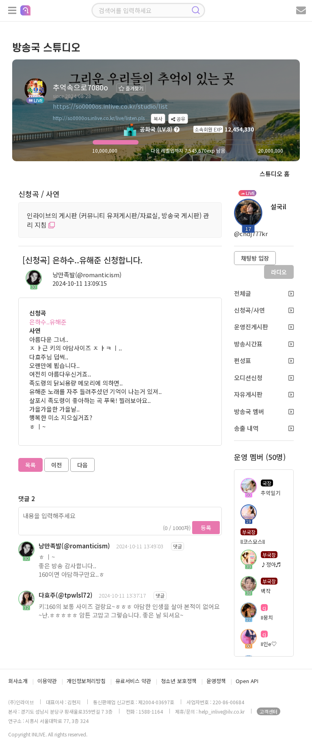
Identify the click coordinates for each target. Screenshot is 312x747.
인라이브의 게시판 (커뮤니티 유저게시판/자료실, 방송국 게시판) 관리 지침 (118, 220)
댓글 (177, 546)
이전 (56, 465)
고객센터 (268, 711)
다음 (82, 465)
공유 (180, 118)
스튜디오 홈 (275, 173)
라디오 (279, 272)
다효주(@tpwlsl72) (66, 595)
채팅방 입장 (255, 258)
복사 (158, 118)
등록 (206, 528)
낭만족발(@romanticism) (86, 274)
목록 (30, 465)
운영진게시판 (251, 326)
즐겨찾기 (133, 88)
